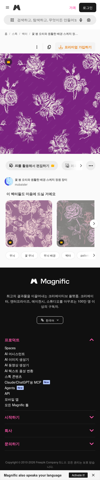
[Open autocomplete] (10, 20)
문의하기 (12, 443)
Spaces (10, 348)
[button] (50, 320)
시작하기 (12, 417)
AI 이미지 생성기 (17, 359)
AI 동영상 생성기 (17, 365)
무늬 (12, 255)
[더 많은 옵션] (36, 47)
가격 (72, 7)
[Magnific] (50, 282)
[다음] (81, 165)
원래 (26, 62)
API (7, 393)
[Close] (93, 475)
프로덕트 (12, 339)
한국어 (50, 320)
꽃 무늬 (29, 255)
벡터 (24, 33)
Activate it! (78, 475)
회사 (8, 430)
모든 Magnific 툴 (17, 404)
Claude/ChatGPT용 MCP (27, 382)
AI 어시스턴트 (15, 353)
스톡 (14, 33)
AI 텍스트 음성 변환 (19, 370)
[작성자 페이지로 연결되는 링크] (9, 182)
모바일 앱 (12, 399)
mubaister (21, 184)
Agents (14, 387)
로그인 (88, 7)
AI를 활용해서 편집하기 (29, 166)
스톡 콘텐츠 (13, 376)
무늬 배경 (50, 255)
